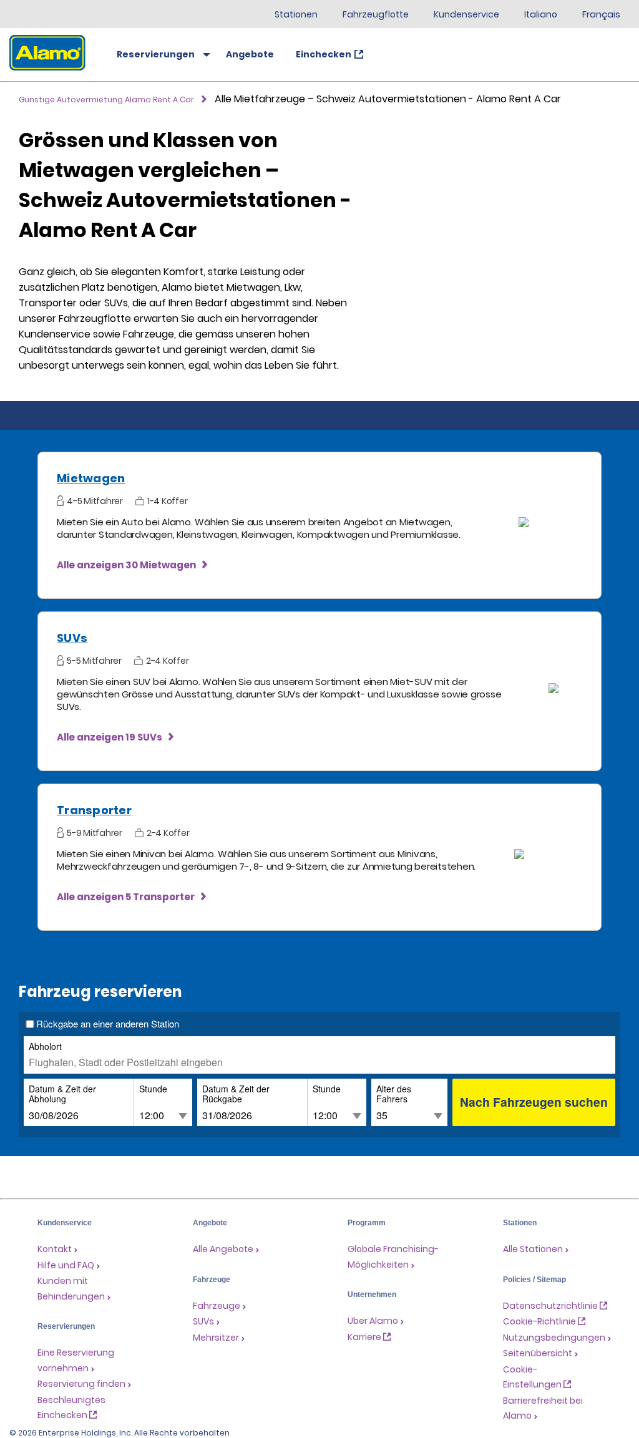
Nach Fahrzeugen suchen (534, 1101)
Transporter (94, 810)
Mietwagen (91, 478)
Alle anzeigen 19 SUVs (109, 737)
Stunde (153, 1088)
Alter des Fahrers (393, 1093)
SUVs (72, 638)
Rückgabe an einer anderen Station (107, 1023)
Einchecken (323, 54)
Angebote (250, 54)
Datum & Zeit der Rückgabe (236, 1093)
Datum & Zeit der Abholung (62, 1093)
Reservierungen (156, 54)
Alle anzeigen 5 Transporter (126, 896)
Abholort (45, 1046)
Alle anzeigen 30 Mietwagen (126, 564)
